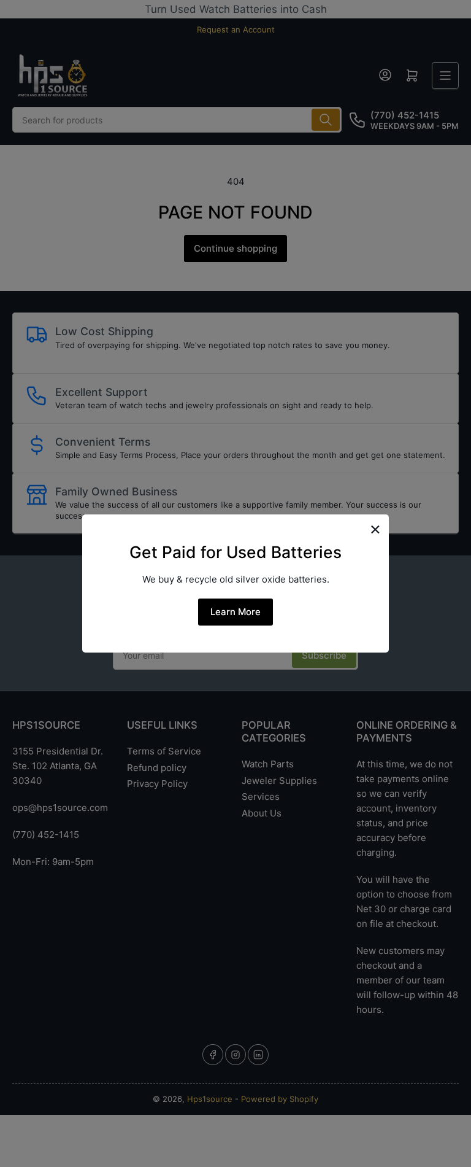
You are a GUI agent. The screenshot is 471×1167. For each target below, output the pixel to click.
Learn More (235, 612)
